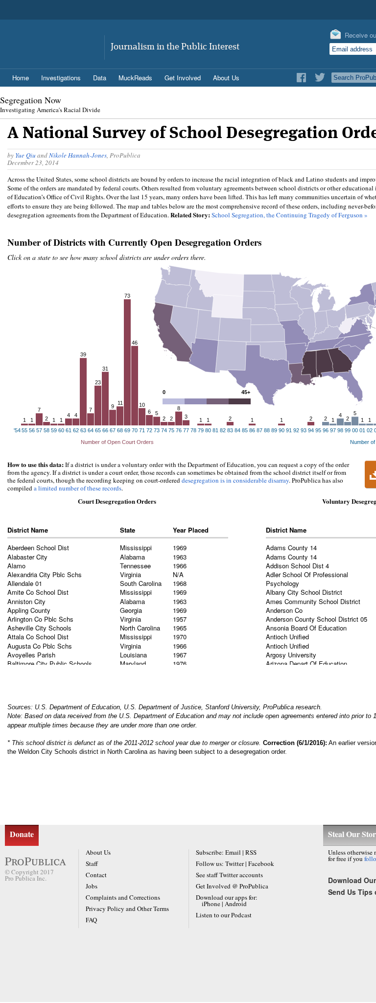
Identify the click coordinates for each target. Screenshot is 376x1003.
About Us (98, 852)
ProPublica (55, 41)
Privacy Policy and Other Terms (127, 908)
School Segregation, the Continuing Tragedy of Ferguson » (290, 214)
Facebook (261, 863)
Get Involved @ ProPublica (232, 886)
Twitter (234, 863)
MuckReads (135, 77)
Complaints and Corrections (123, 897)
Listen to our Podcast (224, 914)
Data (99, 77)
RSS (251, 852)
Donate (22, 834)
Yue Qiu (25, 155)
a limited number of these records (77, 488)
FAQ (91, 919)
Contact (96, 874)
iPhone (211, 903)
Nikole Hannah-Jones (78, 155)
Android (236, 903)
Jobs (91, 886)
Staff (92, 863)
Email (233, 852)
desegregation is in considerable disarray (235, 480)
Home (20, 77)
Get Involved (182, 77)
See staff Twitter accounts (229, 874)
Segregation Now (30, 100)
